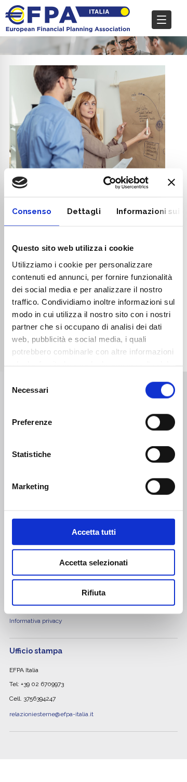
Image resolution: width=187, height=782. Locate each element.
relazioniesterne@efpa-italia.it (51, 698)
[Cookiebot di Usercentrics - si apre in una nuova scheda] (110, 182)
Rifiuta (93, 592)
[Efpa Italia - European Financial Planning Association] (67, 27)
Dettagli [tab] (84, 211)
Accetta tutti (94, 532)
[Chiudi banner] (171, 182)
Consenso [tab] (31, 211)
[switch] (160, 422)
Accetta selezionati (93, 562)
